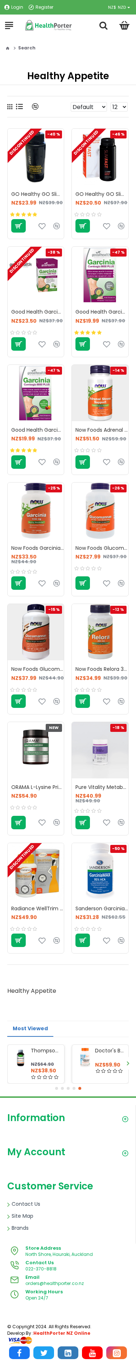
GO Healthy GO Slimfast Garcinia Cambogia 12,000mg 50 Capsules (37, 194)
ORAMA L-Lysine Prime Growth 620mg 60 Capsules (37, 787)
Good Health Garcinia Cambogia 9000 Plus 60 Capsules (101, 312)
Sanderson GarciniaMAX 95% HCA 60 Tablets (101, 908)
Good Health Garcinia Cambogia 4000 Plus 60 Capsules (37, 312)
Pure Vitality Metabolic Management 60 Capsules (101, 787)
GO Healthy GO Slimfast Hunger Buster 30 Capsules (101, 194)
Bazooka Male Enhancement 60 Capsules (44, 1050)
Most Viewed (30, 1028)
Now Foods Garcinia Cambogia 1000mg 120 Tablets (37, 548)
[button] (8, 1063)
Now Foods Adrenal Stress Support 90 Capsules (101, 430)
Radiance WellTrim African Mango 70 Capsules (37, 908)
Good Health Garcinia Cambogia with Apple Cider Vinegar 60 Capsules (37, 430)
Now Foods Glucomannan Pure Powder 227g (37, 669)
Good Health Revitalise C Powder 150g (109, 1050)
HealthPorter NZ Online (61, 1333)
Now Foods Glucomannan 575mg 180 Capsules (101, 548)
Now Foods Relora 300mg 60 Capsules (101, 669)
